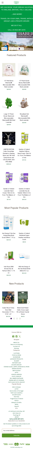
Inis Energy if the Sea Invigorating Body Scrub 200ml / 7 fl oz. (8, 235)
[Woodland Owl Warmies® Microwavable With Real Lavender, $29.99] (24, 103)
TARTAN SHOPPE (16, 368)
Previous (2, 302)
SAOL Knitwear (16, 387)
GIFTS (16, 372)
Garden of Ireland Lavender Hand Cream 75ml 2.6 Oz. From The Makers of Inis (8, 193)
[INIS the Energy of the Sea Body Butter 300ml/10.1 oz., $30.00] (24, 255)
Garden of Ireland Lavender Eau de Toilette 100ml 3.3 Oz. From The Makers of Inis (24, 193)
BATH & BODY (17, 370)
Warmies (16, 396)
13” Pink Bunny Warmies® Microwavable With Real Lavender (9, 84)
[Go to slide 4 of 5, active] (19, 48)
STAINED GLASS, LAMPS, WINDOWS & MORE (16, 367)
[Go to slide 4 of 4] (20, 318)
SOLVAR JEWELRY (16, 365)
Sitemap (16, 348)
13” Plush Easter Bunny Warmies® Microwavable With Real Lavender (24, 84)
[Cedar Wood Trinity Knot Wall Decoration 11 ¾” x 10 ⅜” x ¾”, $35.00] (8, 298)
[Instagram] (17, 336)
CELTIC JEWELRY (16, 376)
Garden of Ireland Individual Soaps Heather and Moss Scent (24, 236)
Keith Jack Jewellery (16, 393)
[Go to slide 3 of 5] (16, 48)
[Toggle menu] (2, 2)
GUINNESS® (16, 357)
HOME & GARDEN (16, 374)
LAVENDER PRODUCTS (16, 359)
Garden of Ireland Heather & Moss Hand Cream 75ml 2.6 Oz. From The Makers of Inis (24, 153)
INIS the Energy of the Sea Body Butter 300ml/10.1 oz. (24, 269)
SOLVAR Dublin (16, 395)
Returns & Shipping (16, 344)
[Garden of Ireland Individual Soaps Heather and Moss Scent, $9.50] (24, 222)
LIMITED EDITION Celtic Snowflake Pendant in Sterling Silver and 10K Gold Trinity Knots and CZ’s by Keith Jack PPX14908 (9, 155)
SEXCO (16, 400)
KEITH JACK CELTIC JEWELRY (16, 382)
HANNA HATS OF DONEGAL (16, 380)
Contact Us (16, 346)
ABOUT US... (16, 342)
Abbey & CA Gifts (16, 402)
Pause (4, 48)
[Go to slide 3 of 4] (17, 318)
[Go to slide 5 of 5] (22, 48)
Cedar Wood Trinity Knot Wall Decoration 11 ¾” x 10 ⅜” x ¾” (8, 311)
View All (16, 406)
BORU (16, 404)
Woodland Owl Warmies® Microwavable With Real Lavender (24, 117)
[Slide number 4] (16, 41)
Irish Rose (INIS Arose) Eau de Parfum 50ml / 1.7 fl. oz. (8, 270)
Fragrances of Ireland (16, 398)
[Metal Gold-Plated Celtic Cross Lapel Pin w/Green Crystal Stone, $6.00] (23, 298)
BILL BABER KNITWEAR (16, 378)
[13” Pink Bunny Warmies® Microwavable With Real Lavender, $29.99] (8, 69)
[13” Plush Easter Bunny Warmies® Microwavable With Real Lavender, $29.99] (24, 69)
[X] (20, 336)
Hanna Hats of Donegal (16, 391)
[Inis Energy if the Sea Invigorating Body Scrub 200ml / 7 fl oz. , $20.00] (8, 222)
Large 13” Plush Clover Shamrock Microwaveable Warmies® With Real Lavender (8, 118)
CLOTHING (17, 353)
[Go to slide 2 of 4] (14, 318)
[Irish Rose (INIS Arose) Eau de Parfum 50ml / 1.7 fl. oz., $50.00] (8, 255)
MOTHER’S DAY (16, 363)
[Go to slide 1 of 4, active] (11, 318)
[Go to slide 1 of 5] (10, 48)
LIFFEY (16, 389)
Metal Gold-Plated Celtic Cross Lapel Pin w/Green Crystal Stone (23, 311)
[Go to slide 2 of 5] (13, 48)
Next (29, 302)
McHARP (16, 361)
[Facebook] (13, 336)
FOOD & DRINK (16, 355)
